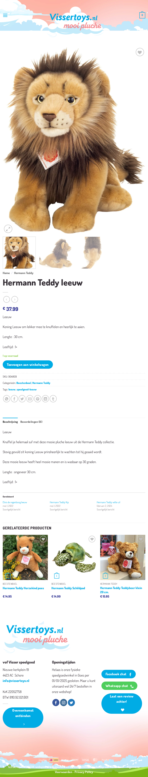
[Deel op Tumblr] (53, 398)
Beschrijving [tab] (10, 421)
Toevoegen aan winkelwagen (28, 364)
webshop (98, 767)
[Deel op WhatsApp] (6, 398)
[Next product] (6, 299)
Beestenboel (23, 383)
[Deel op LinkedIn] (45, 398)
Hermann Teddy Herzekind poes (23, 588)
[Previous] (10, 140)
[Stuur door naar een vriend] (29, 398)
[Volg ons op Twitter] (71, 702)
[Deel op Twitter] (22, 398)
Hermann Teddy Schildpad (68, 588)
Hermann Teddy (23, 273)
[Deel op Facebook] (14, 398)
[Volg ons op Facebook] (55, 702)
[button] (5, 15)
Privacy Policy (84, 772)
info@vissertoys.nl (16, 680)
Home (6, 273)
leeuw (12, 389)
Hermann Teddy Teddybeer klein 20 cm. (121, 590)
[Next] (138, 140)
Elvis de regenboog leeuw (15, 502)
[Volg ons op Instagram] (63, 702)
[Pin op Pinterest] (37, 398)
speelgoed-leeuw (27, 389)
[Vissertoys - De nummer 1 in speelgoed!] (75, 21)
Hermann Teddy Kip (59, 502)
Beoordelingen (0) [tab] (31, 421)
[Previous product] (14, 299)
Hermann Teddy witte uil (108, 502)
